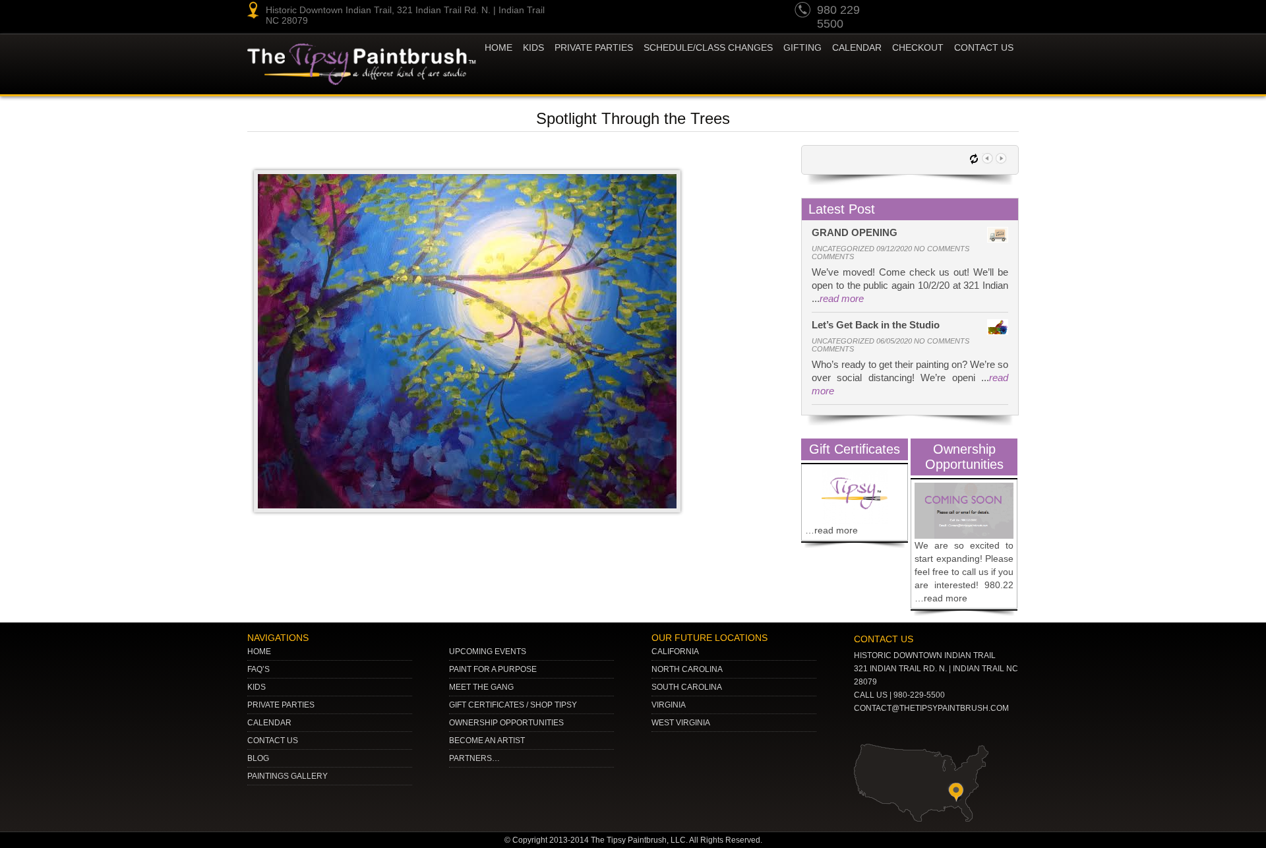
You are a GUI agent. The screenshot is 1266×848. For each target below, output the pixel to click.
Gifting (802, 47)
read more (842, 298)
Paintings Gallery (287, 776)
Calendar (857, 47)
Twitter (956, 12)
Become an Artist (487, 740)
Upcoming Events (487, 651)
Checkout (918, 47)
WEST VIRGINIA (680, 722)
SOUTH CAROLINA (686, 687)
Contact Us (983, 47)
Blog (258, 758)
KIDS (533, 47)
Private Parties (594, 47)
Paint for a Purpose (493, 669)
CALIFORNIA (675, 651)
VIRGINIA (668, 705)
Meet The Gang (481, 687)
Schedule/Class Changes (708, 47)
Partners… (474, 758)
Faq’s (258, 669)
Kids (256, 687)
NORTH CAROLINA (687, 669)
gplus (981, 12)
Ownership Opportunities (506, 722)
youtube (906, 12)
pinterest (931, 12)
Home (498, 47)
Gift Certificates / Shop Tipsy (513, 705)
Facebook (1006, 12)
